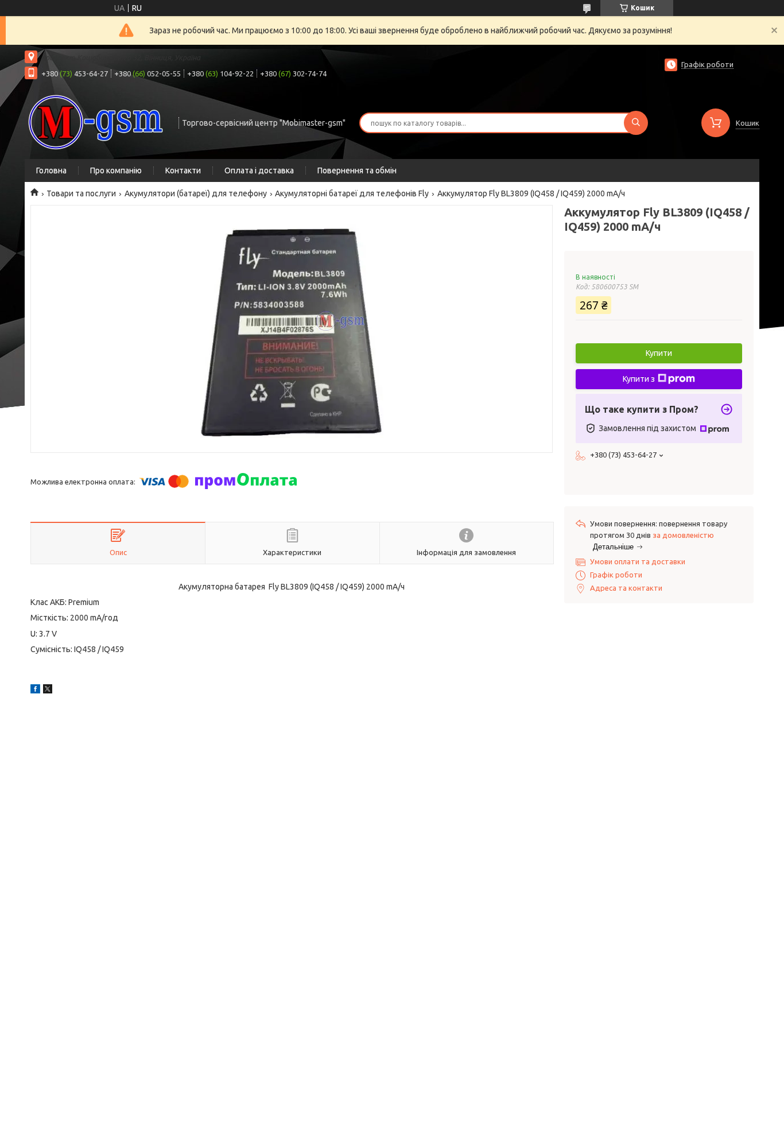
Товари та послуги (81, 193)
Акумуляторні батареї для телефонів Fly (352, 193)
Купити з (639, 378)
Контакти (183, 170)
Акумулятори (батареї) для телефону (196, 193)
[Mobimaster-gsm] (96, 121)
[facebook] (35, 690)
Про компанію (116, 170)
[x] (47, 690)
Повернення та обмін (357, 170)
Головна (51, 170)
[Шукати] (636, 123)
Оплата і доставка (259, 170)
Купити (659, 353)
